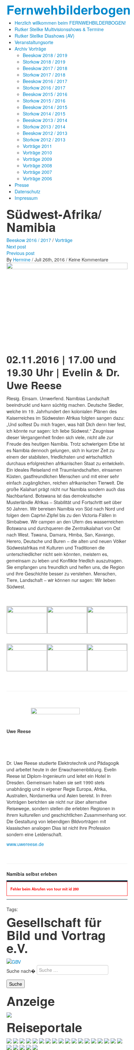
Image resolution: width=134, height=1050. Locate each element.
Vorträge (64, 240)
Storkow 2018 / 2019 (44, 61)
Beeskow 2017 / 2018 (45, 68)
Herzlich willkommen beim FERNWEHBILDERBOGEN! (70, 22)
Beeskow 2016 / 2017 (45, 81)
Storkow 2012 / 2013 (44, 139)
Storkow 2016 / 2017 (44, 87)
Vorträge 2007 (37, 172)
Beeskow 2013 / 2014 (45, 120)
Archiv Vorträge (30, 48)
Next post (16, 246)
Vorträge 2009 (37, 159)
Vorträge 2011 (37, 146)
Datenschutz (27, 191)
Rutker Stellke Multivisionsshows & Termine (59, 29)
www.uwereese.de (25, 844)
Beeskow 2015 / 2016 (45, 94)
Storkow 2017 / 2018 (44, 74)
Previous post (20, 253)
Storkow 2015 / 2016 (44, 100)
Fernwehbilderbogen (69, 9)
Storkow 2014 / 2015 (44, 113)
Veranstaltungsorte (34, 42)
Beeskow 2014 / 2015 (45, 107)
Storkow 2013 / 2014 (44, 126)
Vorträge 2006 (37, 178)
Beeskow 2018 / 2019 (45, 55)
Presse (22, 185)
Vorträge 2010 (37, 152)
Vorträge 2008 (37, 165)
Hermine (22, 259)
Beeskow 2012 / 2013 (45, 133)
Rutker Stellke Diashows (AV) (44, 35)
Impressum (26, 198)
